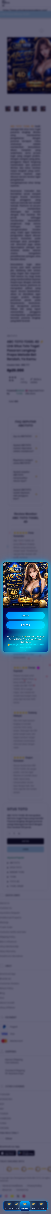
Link (33, 1208)
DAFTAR (25, 625)
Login (16, 1208)
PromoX (9, 1208)
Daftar (24, 1208)
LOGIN (25, 615)
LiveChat (41, 1208)
